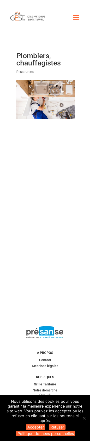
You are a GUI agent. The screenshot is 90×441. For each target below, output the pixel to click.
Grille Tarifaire (45, 384)
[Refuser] (84, 418)
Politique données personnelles (46, 433)
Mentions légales (45, 366)
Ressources (25, 72)
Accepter (35, 427)
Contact (45, 360)
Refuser (57, 427)
